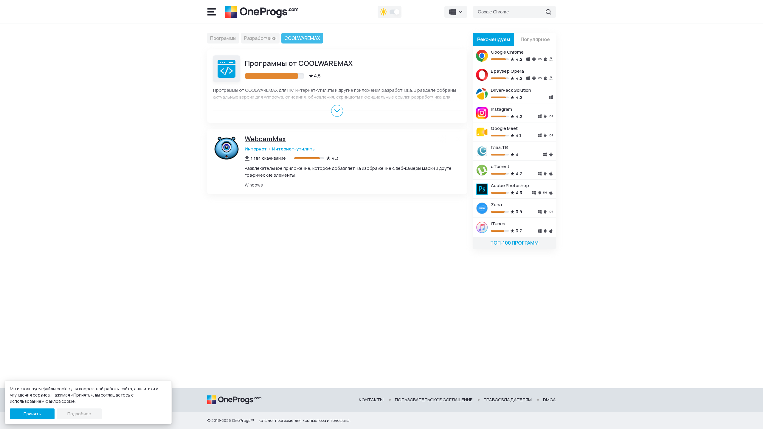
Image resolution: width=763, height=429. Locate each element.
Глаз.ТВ (499, 147)
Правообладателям (508, 400)
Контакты (371, 400)
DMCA (549, 400)
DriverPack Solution (511, 90)
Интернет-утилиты (294, 149)
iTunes (498, 223)
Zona (496, 204)
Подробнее (79, 413)
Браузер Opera (507, 71)
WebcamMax (265, 139)
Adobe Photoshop (510, 185)
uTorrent (500, 166)
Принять (32, 413)
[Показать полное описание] (337, 111)
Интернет (256, 149)
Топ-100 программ (514, 243)
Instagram (501, 109)
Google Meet (504, 128)
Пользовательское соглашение (433, 400)
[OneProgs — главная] (261, 12)
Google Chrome (507, 52)
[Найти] (548, 12)
